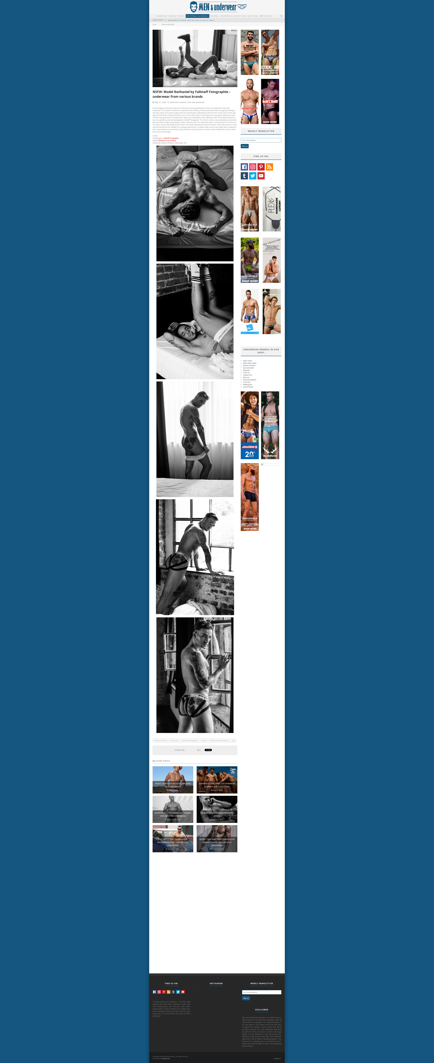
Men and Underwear (196, 102)
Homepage (162, 16)
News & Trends (177, 16)
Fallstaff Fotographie (171, 138)
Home (155, 24)
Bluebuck (246, 370)
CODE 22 (246, 373)
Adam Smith (247, 361)
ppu (233, 741)
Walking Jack (247, 384)
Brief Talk (253, 16)
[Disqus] (195, 886)
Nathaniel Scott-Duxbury (167, 140)
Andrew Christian (160, 741)
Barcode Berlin (248, 368)
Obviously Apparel (249, 380)
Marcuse (246, 377)
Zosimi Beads (248, 387)
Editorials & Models (197, 16)
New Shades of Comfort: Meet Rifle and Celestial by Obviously (192, 20)
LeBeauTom (247, 375)
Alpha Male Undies (250, 363)
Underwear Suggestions (233, 16)
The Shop (267, 16)
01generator (166, 1058)
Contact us (277, 1058)
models (204, 741)
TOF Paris (246, 382)
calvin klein (174, 741)
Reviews (214, 16)
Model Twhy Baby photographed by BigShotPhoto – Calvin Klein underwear (217, 842)
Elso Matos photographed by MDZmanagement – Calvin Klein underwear (173, 842)
